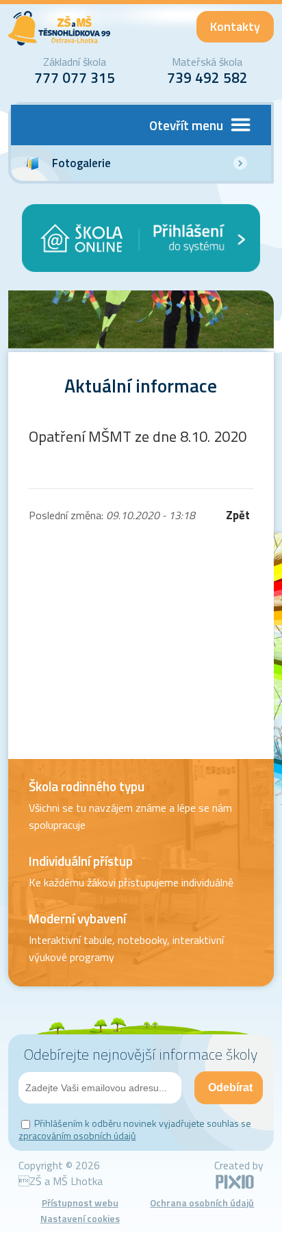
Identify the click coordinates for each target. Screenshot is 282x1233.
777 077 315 (74, 77)
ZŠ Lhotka (59, 28)
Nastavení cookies (80, 1218)
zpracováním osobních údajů (77, 1135)
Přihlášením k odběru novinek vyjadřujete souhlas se (134, 1129)
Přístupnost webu (80, 1202)
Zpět (238, 515)
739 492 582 (207, 77)
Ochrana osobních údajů (202, 1202)
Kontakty (235, 26)
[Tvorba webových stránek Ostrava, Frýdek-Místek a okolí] (234, 1186)
